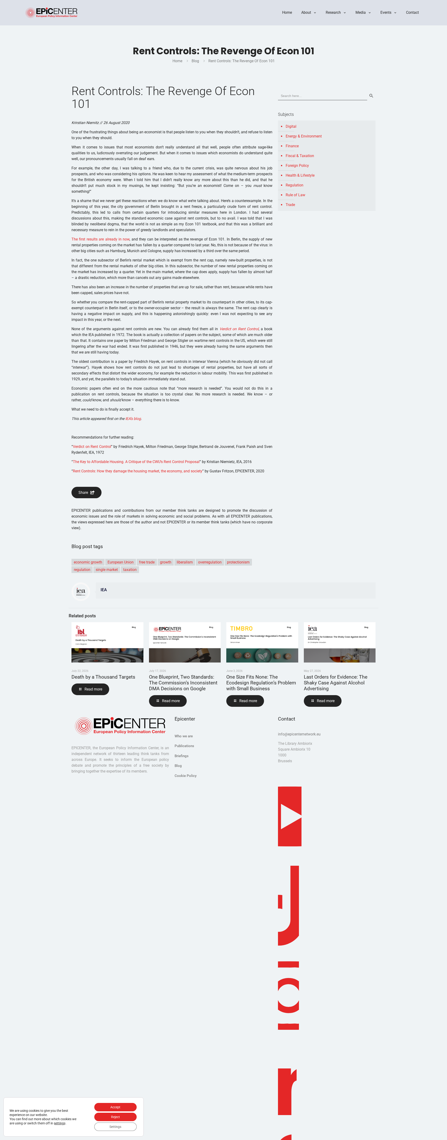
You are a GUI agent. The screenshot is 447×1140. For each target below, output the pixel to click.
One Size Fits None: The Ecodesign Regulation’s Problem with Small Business (261, 682)
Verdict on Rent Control (239, 329)
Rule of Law (295, 195)
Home (177, 61)
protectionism (238, 562)
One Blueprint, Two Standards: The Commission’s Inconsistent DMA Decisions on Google (183, 682)
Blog (195, 61)
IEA (104, 589)
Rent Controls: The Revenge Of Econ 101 (241, 61)
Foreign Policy (297, 165)
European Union (121, 562)
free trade (147, 562)
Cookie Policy (185, 776)
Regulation (294, 185)
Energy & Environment (304, 136)
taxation (130, 569)
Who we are (184, 736)
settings (59, 1123)
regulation (82, 569)
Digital (291, 126)
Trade (290, 205)
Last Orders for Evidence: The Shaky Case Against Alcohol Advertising (335, 682)
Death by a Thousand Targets (103, 677)
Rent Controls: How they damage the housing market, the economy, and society (137, 471)
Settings (115, 1127)
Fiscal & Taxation (300, 156)
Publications (184, 746)
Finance (292, 146)
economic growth (88, 562)
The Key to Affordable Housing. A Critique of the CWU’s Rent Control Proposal (136, 462)
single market (107, 569)
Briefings (182, 756)
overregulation (210, 562)
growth (165, 562)
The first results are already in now (100, 239)
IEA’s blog (133, 418)
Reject (115, 1117)
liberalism (185, 562)
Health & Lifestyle (300, 175)
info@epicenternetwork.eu (299, 734)
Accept (115, 1107)
